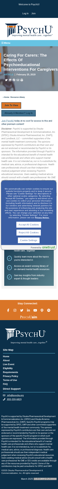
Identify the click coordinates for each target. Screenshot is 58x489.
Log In (25, 13)
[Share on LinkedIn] (10, 80)
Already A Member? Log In (19, 113)
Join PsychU (7, 120)
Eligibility (8, 368)
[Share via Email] (18, 80)
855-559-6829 (14, 399)
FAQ (5, 384)
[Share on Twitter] (6, 80)
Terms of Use (10, 380)
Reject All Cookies (29, 232)
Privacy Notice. (42, 217)
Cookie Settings (28, 240)
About (6, 360)
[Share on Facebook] (14, 80)
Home (6, 356)
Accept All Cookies (29, 224)
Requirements (10, 372)
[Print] (22, 80)
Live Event (8, 364)
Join (33, 13)
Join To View (11, 105)
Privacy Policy (10, 376)
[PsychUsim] (28, 317)
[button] (29, 43)
